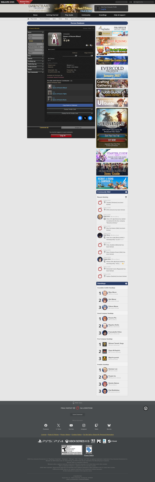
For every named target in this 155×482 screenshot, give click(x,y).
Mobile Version (78, 402)
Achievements (32, 67)
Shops (30, 69)
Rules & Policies (53, 434)
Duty (29, 56)
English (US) (139, 2)
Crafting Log (31, 61)
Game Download (77, 414)
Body (54, 86)
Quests (30, 58)
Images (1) (78, 127)
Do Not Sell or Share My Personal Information (98, 434)
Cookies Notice (77, 434)
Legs (54, 92)
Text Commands (33, 72)
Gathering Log (32, 64)
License (43, 434)
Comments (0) (44, 127)
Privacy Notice (65, 434)
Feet (54, 98)
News (59, 429)
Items (29, 32)
